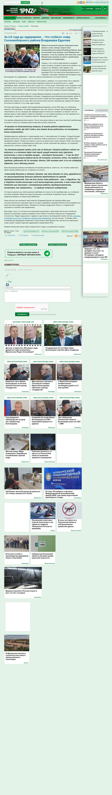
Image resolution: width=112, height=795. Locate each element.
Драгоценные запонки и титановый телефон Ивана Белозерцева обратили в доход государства (42, 386)
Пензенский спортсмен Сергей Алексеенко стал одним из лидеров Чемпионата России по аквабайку (42, 524)
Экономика (16, 21)
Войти (90, 2)
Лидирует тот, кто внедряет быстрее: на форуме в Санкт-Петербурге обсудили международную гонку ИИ (95, 253)
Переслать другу (39, 235)
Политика (7, 21)
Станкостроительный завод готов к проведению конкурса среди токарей (95, 116)
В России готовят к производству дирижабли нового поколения (17, 556)
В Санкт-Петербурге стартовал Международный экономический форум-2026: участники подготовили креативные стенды (62, 494)
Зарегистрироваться (102, 2)
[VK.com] (6, 285)
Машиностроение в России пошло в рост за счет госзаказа (21, 592)
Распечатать (11, 235)
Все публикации (102, 159)
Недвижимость (69, 18)
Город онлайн (9, 18)
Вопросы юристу (83, 18)
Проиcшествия (41, 21)
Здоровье (45, 18)
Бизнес (26, 663)
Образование (56, 18)
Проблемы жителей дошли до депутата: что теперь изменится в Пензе (23, 492)
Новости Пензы (10, 26)
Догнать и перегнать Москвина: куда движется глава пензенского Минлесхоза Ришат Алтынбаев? (22, 350)
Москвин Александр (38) (50, 231)
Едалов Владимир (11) (31, 231)
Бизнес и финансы (24, 18)
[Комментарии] (63, 33)
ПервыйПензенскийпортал (12, 10)
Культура (36, 18)
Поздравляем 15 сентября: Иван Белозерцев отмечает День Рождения (62, 349)
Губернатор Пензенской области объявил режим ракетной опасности (42, 556)
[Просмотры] (67, 33)
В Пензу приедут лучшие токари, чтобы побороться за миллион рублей (95, 144)
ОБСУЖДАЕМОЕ (102, 110)
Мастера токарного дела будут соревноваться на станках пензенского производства (93, 125)
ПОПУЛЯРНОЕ (89, 110)
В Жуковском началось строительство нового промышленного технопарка (16, 656)
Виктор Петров (78, 29)
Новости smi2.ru (8, 260)
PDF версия (24, 235)
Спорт (24, 21)
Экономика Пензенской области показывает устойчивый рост (93, 153)
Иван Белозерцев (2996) (70, 231)
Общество (31, 21)
